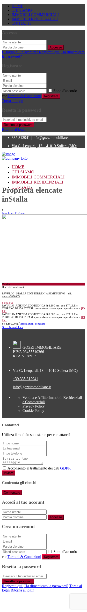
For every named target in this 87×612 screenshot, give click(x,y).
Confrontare (12, 492)
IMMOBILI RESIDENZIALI (35, 19)
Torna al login (12, 101)
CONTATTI (21, 23)
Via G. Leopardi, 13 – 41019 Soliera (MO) (44, 146)
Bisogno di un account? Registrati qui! (31, 52)
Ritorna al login (14, 129)
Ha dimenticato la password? (46, 586)
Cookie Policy (33, 410)
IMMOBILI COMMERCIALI (35, 15)
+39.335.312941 (25, 379)
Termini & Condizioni (24, 96)
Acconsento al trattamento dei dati (39, 468)
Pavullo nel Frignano (13, 212)
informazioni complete (32, 323)
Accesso (56, 47)
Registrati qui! (12, 586)
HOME (17, 6)
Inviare (8, 473)
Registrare (51, 96)
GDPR (65, 468)
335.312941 (21, 138)
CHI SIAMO (22, 10)
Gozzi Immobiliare (12, 327)
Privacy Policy (33, 406)
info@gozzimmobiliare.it (52, 138)
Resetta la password (18, 125)
